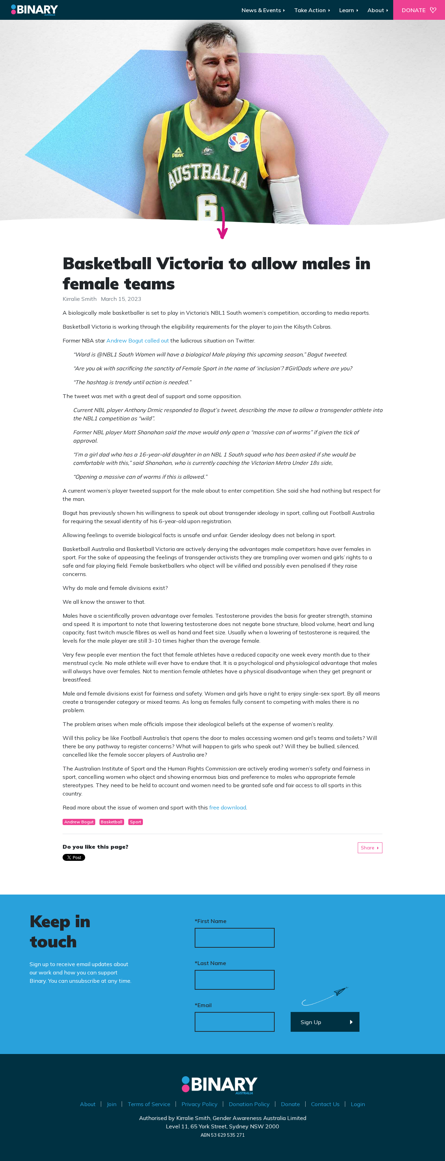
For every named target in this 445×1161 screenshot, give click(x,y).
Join (111, 1104)
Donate (290, 1104)
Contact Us (325, 1104)
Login (358, 1104)
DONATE (414, 10)
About (88, 1104)
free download (227, 807)
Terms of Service (149, 1104)
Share (367, 848)
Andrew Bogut (79, 821)
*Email (203, 1005)
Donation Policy (249, 1104)
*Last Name (210, 963)
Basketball (111, 821)
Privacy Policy (199, 1104)
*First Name (210, 920)
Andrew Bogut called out (137, 340)
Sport (135, 821)
